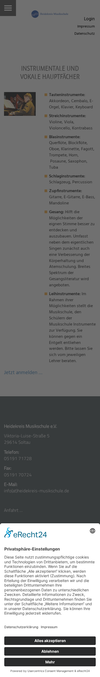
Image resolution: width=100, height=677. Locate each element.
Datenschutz (84, 34)
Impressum (86, 26)
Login (89, 19)
